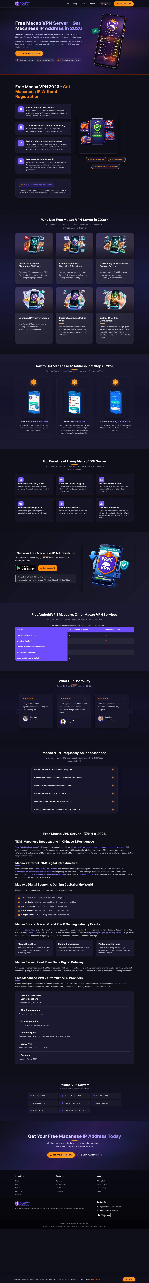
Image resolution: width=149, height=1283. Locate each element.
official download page (37, 428)
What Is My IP (61, 1184)
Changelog (60, 1191)
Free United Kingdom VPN (74, 1110)
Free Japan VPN (39, 1096)
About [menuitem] (82, 4)
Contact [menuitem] (92, 4)
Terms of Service (102, 1184)
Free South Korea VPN (73, 1096)
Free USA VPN (38, 1110)
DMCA (99, 1191)
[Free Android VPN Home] (22, 3)
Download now (31, 489)
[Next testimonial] (130, 711)
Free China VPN (102, 1096)
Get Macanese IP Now (30, 53)
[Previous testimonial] (18, 711)
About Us (18, 1191)
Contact (18, 1195)
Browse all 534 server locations (53, 147)
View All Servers (91, 1155)
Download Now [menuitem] (124, 4)
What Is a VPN (61, 1188)
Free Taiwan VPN (39, 1103)
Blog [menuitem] (75, 4)
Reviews (59, 1181)
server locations (42, 513)
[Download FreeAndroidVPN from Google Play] (25, 568)
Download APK (49, 568)
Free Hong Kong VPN (72, 1103)
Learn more (95, 1279)
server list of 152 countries (71, 428)
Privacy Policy (101, 1181)
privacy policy (118, 515)
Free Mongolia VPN (103, 1103)
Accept (129, 1279)
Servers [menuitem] (66, 4)
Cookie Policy (101, 1188)
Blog (16, 1184)
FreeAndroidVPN (66, 984)
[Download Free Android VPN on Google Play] (115, 1215)
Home (17, 1181)
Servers (17, 1188)
